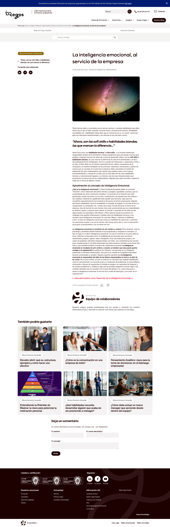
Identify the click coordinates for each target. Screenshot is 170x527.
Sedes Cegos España (93, 497)
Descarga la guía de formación (96, 506)
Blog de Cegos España (43, 26)
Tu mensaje (59, 441)
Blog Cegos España (125, 490)
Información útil (93, 490)
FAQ (87, 503)
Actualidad (58, 490)
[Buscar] (130, 11)
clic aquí (128, 3)
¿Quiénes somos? (92, 494)
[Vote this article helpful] (102, 285)
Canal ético (90, 509)
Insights (32, 26)
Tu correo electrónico (97, 431)
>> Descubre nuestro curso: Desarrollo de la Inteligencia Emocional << (102, 278)
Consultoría (24, 497)
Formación (24, 494)
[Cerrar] (167, 3)
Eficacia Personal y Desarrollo (61, 26)
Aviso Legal (115, 523)
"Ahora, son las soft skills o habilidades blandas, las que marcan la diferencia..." (35, 61)
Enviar (56, 453)
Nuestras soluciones (30, 490)
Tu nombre (58, 431)
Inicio (26, 26)
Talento (23, 503)
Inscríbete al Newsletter (61, 500)
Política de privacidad (128, 523)
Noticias (56, 494)
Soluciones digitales (27, 500)
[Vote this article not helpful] (108, 285)
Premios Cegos (58, 497)
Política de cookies (143, 523)
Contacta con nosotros (93, 500)
